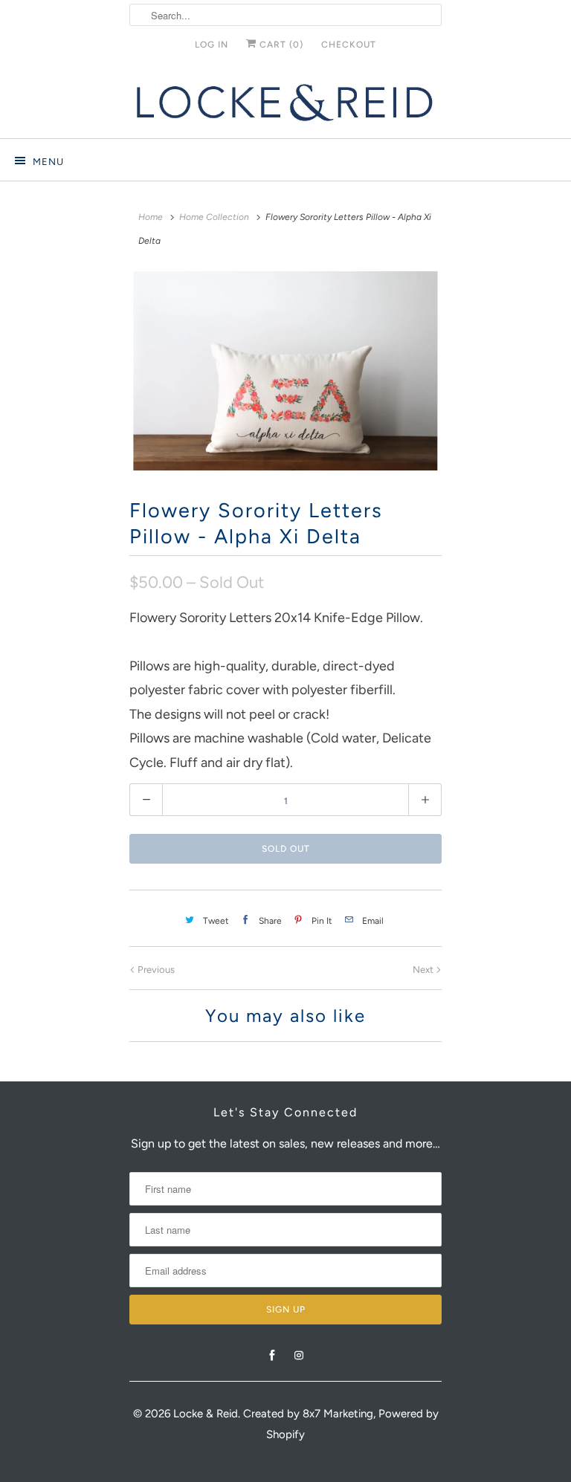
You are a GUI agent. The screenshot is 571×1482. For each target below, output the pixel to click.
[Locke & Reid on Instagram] (299, 1355)
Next (424, 969)
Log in (211, 44)
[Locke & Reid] (285, 102)
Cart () (280, 44)
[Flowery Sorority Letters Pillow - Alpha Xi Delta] (285, 370)
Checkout (348, 44)
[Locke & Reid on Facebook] (272, 1355)
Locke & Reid (205, 1413)
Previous (155, 969)
